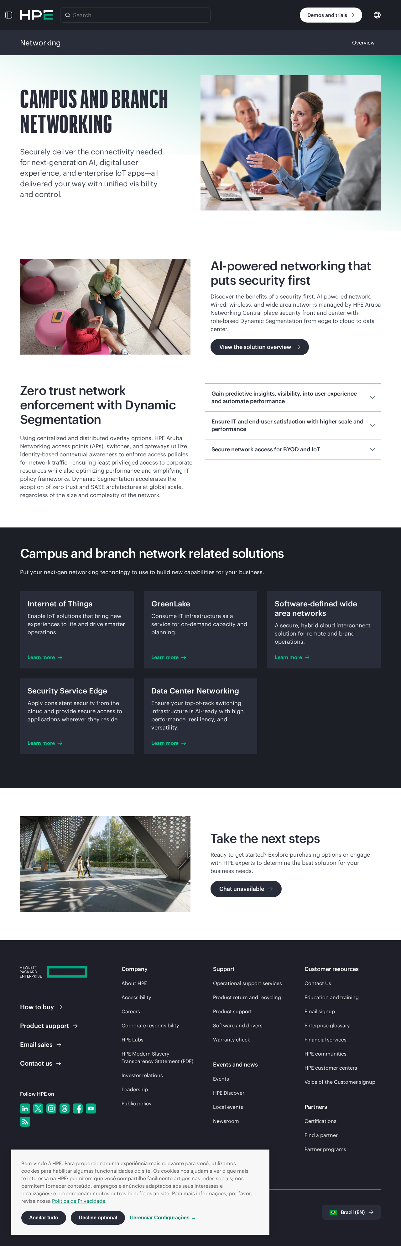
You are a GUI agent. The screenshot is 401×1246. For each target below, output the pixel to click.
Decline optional (98, 1217)
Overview (363, 42)
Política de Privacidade (78, 1201)
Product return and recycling (247, 997)
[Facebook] (78, 1108)
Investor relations (142, 1075)
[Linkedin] (25, 1108)
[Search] (67, 15)
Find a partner (321, 1135)
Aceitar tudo (43, 1217)
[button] (8, 15)
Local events (228, 1107)
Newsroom (226, 1121)
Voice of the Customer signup (340, 1082)
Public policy (136, 1103)
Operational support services (247, 983)
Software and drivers (238, 1025)
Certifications (320, 1121)
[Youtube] (91, 1108)
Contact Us (318, 983)
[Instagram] (51, 1108)
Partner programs (325, 1149)
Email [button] (36, 1044)
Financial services (325, 1039)
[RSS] (25, 1122)
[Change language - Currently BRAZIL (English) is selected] (377, 14)
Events (221, 1079)
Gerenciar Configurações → (163, 1217)
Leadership (135, 1089)
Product (44, 1026)
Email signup (320, 1011)
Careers (131, 1011)
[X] (38, 1108)
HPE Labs (132, 1039)
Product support (232, 1011)
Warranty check (231, 1039)
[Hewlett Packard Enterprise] (36, 15)
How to (37, 1007)
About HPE (134, 983)
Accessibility (136, 997)
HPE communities (325, 1054)
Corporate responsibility (150, 1025)
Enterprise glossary (327, 1025)
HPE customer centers (331, 1068)
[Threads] (65, 1108)
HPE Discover (228, 1093)
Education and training (332, 997)
